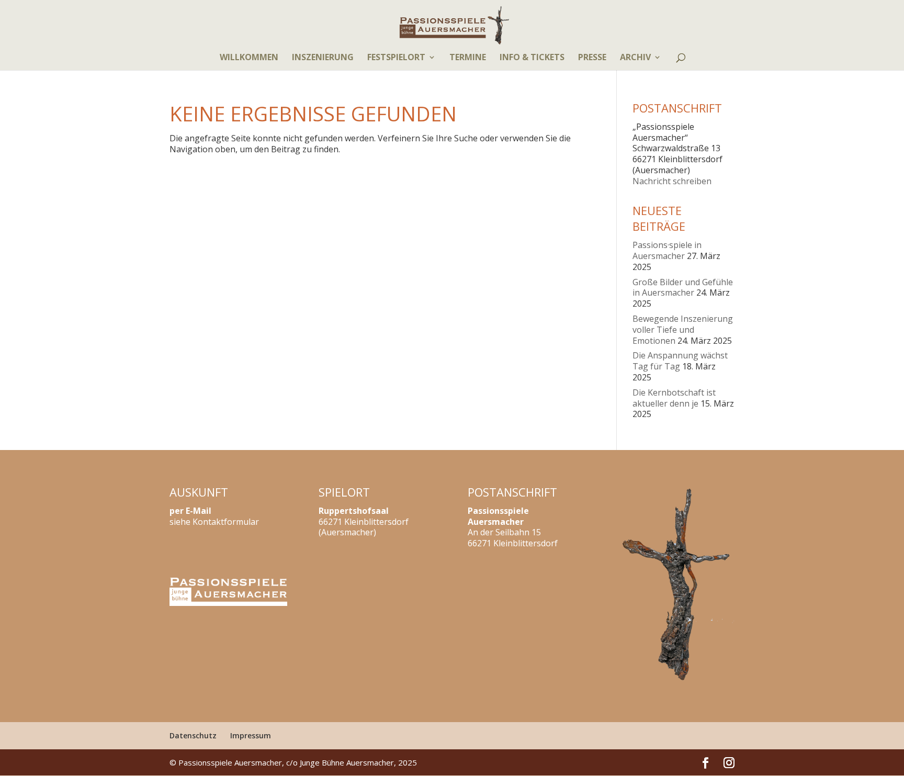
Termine (467, 58)
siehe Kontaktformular (214, 521)
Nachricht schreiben (671, 181)
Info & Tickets (532, 58)
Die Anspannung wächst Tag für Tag (680, 361)
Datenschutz (193, 735)
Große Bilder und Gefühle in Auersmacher (682, 287)
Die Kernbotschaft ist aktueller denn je (674, 398)
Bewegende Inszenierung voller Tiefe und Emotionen (682, 329)
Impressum (250, 735)
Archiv (635, 58)
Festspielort (396, 58)
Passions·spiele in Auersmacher (667, 250)
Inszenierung (323, 58)
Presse (592, 58)
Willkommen (249, 58)
